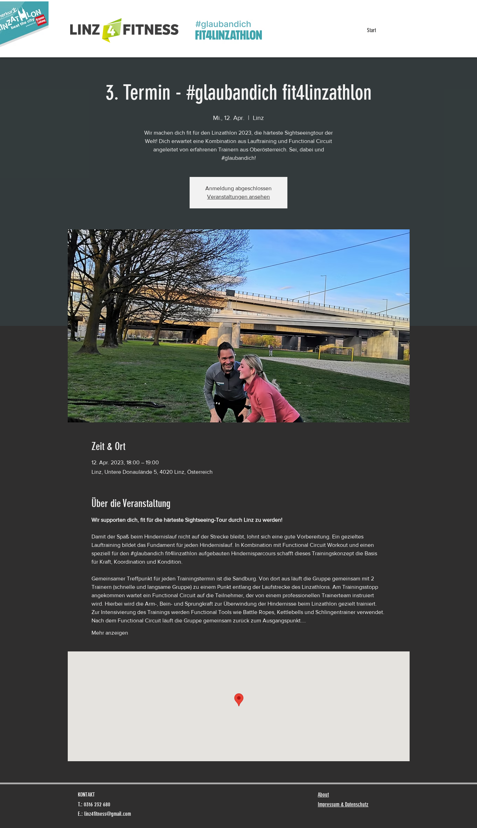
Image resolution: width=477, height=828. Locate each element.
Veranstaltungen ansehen (238, 197)
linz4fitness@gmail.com (107, 814)
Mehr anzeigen (109, 633)
